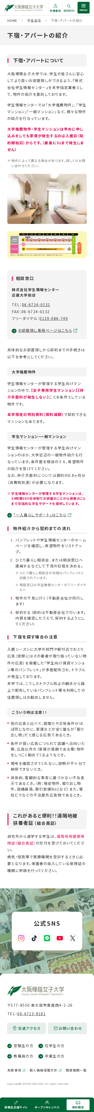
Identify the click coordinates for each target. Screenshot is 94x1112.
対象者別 (55, 10)
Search (68, 10)
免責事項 (14, 1070)
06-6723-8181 (31, 1013)
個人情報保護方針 (43, 1070)
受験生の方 (23, 1045)
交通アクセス (29, 1028)
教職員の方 (23, 1056)
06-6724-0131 (36, 304)
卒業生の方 (54, 1056)
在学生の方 (54, 1045)
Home (12, 20)
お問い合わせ (70, 1028)
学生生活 (34, 20)
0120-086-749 (53, 318)
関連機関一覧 (76, 1070)
